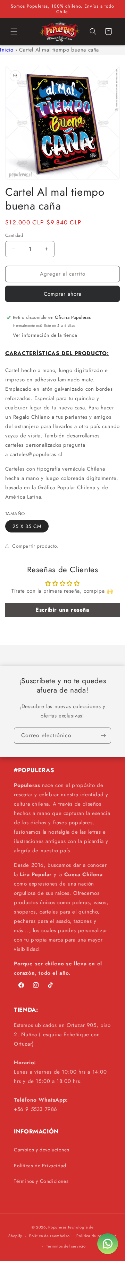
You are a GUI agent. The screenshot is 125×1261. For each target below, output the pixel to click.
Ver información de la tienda (45, 335)
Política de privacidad (96, 1236)
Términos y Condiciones (41, 1181)
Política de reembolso (49, 1236)
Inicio (7, 50)
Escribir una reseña (62, 610)
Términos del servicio (66, 1246)
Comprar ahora (63, 294)
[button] (14, 31)
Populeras (57, 1227)
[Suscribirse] (103, 735)
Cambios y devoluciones (41, 1149)
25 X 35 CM (26, 526)
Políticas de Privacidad (40, 1165)
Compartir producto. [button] (35, 546)
